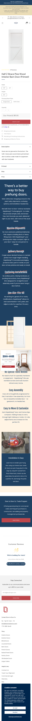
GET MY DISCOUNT (8, 366)
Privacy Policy (8, 703)
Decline (15, 712)
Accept (15, 708)
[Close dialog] (30, 351)
